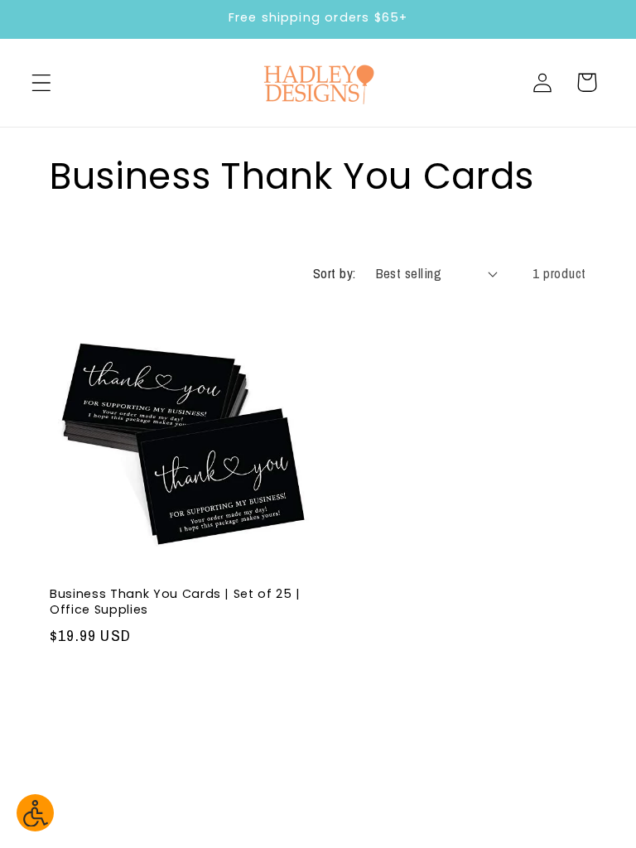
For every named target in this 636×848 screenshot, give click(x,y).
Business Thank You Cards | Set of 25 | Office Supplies (175, 601)
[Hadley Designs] (318, 82)
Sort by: (334, 273)
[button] (42, 82)
